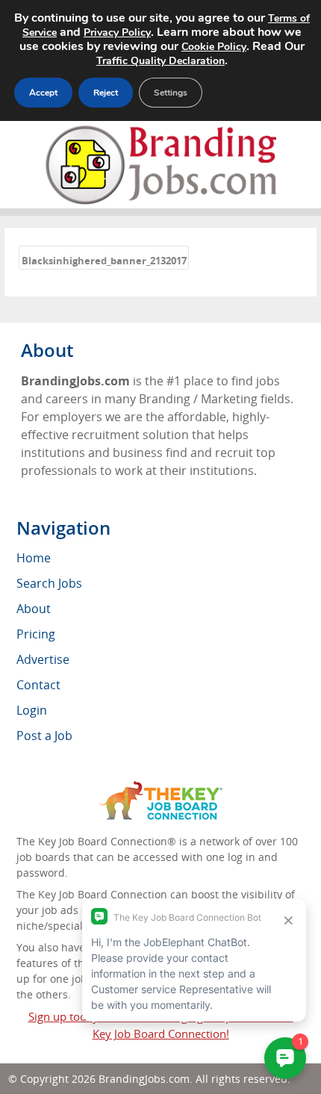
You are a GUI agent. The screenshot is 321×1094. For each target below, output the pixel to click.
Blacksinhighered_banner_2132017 (104, 260)
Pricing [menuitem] (35, 634)
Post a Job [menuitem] (44, 735)
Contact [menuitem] (38, 685)
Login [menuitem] (31, 710)
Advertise (42, 659)
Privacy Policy (117, 32)
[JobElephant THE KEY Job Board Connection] (161, 788)
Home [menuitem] (33, 558)
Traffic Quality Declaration (160, 61)
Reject (105, 93)
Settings (170, 93)
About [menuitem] (33, 608)
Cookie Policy (213, 47)
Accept (43, 93)
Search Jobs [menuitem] (49, 583)
